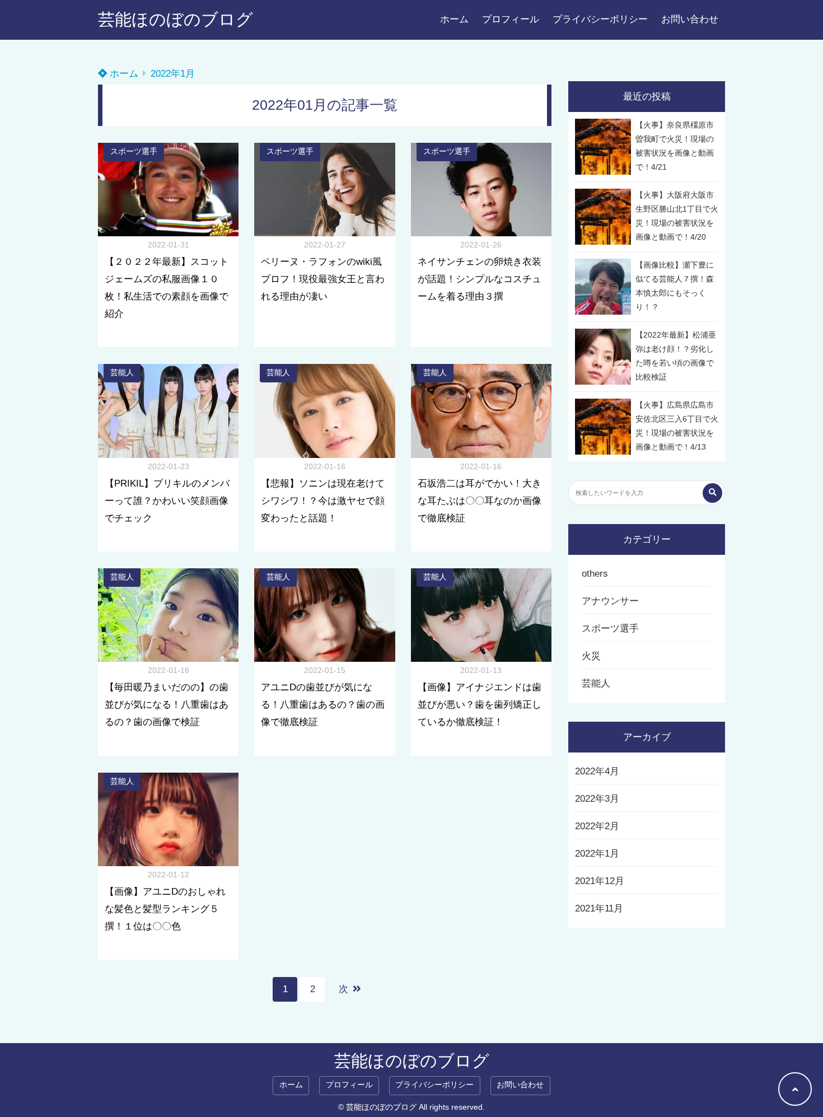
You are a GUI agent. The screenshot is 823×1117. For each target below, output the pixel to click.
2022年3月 (597, 798)
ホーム (454, 19)
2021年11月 (599, 908)
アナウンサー (610, 601)
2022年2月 (597, 826)
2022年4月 (597, 771)
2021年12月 (599, 881)
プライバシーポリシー (600, 19)
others (595, 573)
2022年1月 (597, 853)
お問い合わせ (689, 19)
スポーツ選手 (133, 151)
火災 (591, 656)
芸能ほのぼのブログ (175, 19)
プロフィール (510, 19)
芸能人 (122, 372)
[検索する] (712, 493)
